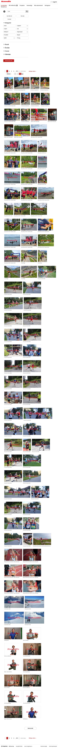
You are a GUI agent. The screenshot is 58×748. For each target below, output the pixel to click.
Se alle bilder (4, 5)
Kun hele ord (9, 16)
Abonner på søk (8, 60)
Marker (8, 74)
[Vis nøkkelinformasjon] (15, 74)
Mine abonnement (38, 5)
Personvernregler (44, 746)
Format (7, 51)
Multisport (6, 31)
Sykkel (5, 38)
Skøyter (18, 34)
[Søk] (26, 11)
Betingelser (47, 5)
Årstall (7, 44)
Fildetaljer (8, 54)
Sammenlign (29, 5)
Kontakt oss (4, 7)
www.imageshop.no (28, 746)
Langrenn (19, 25)
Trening (18, 38)
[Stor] (22, 74)
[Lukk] (4, 11)
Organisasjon (20, 31)
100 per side (32, 71)
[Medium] (20, 74)
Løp (18, 28)
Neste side (30, 728)
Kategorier (8, 23)
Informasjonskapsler (53, 746)
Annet (5, 25)
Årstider (7, 48)
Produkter (6, 34)
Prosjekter (22, 5)
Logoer (5, 28)
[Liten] (18, 74)
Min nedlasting (12, 5)
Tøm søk (22, 16)
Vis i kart (9, 19)
